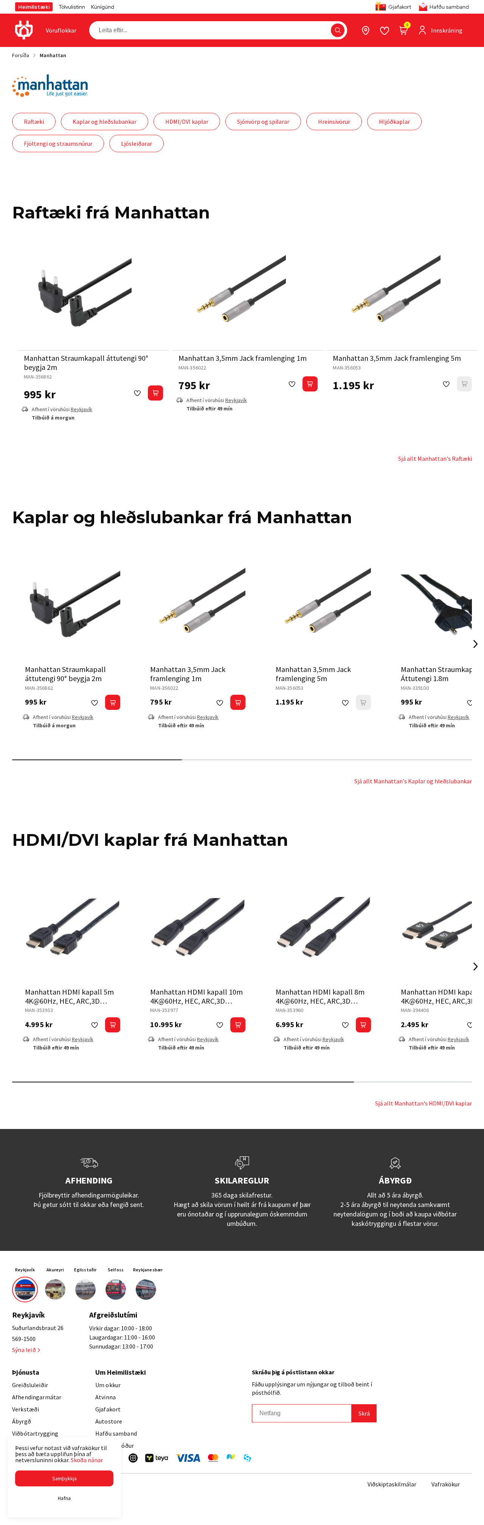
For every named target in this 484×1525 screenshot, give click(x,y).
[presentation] (61, 30)
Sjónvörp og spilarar (263, 121)
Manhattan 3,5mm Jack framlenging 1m (242, 358)
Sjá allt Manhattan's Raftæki (435, 458)
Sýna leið (24, 1349)
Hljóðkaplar (394, 121)
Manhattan (53, 55)
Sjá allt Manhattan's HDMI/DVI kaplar (423, 1103)
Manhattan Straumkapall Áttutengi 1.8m (441, 673)
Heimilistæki (34, 6)
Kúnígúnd (102, 6)
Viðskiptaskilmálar (392, 1484)
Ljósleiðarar (136, 143)
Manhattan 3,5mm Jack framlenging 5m (397, 358)
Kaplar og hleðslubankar (105, 121)
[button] (337, 30)
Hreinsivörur (334, 121)
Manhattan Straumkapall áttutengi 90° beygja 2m (86, 362)
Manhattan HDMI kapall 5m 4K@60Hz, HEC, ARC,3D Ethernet (69, 1001)
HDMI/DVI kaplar (186, 121)
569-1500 (24, 1339)
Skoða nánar (87, 1460)
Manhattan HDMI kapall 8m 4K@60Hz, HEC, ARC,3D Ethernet (320, 1001)
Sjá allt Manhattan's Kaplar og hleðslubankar (413, 781)
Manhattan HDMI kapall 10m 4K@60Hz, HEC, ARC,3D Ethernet (196, 1001)
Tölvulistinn (72, 6)
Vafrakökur (445, 1484)
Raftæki (34, 121)
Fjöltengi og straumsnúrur (58, 143)
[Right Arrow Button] (476, 644)
